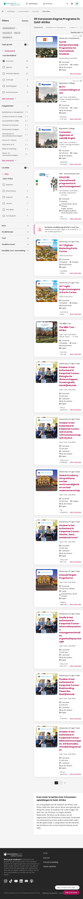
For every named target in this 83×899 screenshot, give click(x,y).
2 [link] (60, 783)
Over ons (46, 858)
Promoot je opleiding (50, 862)
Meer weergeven (8, 99)
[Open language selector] (72, 4)
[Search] (67, 4)
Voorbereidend (10, 51)
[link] (46, 11)
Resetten (25, 21)
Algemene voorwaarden (49, 893)
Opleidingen (33, 4)
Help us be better (71, 892)
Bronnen (49, 4)
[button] (8, 28)
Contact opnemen (49, 866)
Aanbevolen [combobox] (76, 32)
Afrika (7, 174)
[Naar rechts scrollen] (81, 28)
